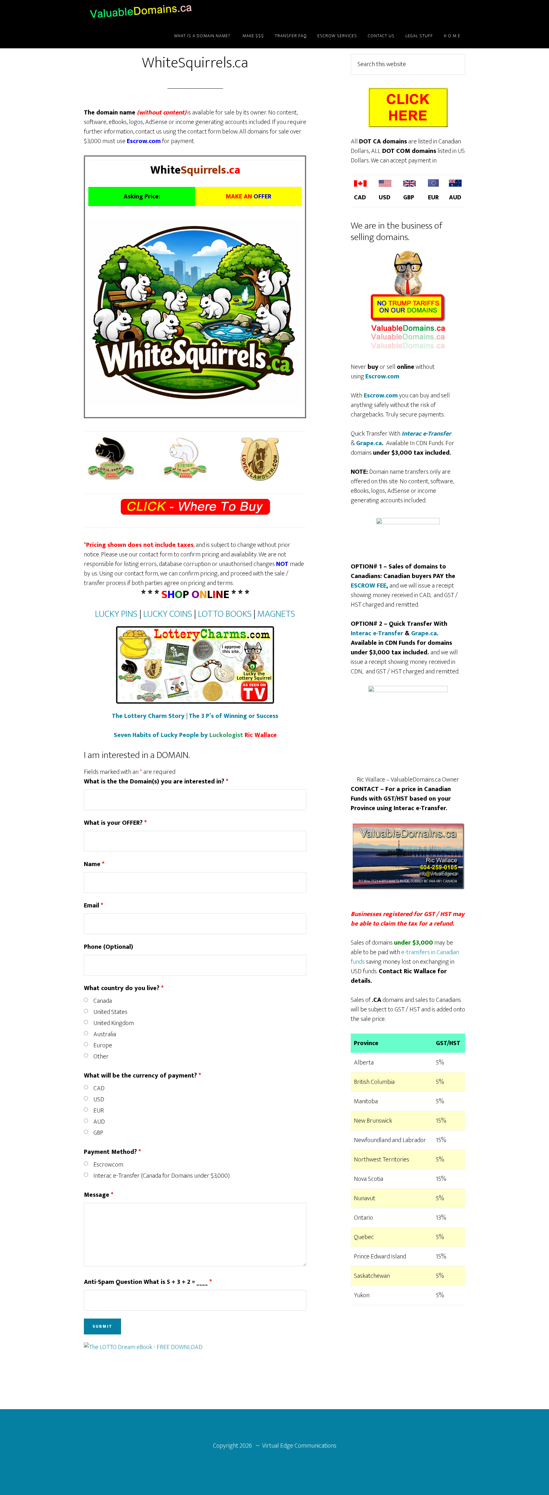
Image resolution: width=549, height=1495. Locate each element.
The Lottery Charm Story (148, 716)
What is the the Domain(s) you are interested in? (156, 781)
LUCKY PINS (116, 614)
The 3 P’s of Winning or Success (233, 716)
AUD (99, 1121)
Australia (104, 1034)
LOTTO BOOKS (225, 614)
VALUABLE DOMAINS (141, 12)
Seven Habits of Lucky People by (195, 735)
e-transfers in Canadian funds (405, 957)
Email (93, 905)
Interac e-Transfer (426, 433)
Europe (102, 1045)
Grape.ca (369, 443)
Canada (102, 1001)
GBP (98, 1133)
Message (98, 1194)
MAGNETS (276, 614)
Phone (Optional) (108, 946)
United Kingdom (113, 1023)
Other (101, 1056)
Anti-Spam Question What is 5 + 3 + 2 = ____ (148, 1282)
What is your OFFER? (115, 822)
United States (110, 1012)
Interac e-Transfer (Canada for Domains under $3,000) (161, 1176)
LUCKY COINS (167, 614)
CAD (99, 1088)
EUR (98, 1110)
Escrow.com (108, 1164)
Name (94, 864)
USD (98, 1099)
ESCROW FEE (368, 585)
